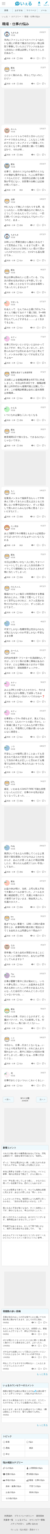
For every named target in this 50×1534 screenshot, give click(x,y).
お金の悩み (10, 1492)
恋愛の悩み (10, 1474)
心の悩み (9, 1468)
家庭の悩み (34, 1474)
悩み (31, 1442)
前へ (8, 1099)
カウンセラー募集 (37, 1520)
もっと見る (42, 1374)
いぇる (5, 16)
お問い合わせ (32, 1524)
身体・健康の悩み (13, 1486)
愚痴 (8, 1448)
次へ (41, 1099)
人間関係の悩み (36, 1468)
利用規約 (8, 1516)
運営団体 (40, 1516)
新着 (6, 10)
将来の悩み (34, 1492)
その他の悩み (11, 1498)
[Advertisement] (25, 106)
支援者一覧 (8, 1520)
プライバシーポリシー (24, 1516)
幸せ (8, 1454)
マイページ (31, 10)
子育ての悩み (35, 1486)
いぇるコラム (21, 1520)
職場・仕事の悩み (32, 16)
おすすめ (19, 10)
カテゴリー (16, 16)
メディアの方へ (17, 1524)
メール (44, 10)
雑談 (31, 1448)
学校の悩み (10, 1480)
